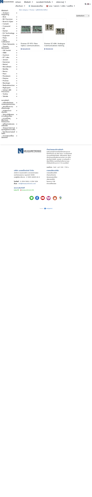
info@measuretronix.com (27, 184)
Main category (23, 10)
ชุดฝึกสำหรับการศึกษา (42, 10)
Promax (32, 10)
